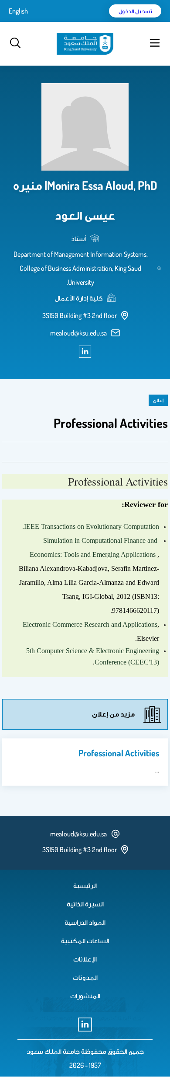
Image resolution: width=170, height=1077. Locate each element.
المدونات (85, 977)
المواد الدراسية (85, 922)
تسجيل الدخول (135, 10)
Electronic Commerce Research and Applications (90, 624)
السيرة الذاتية (85, 903)
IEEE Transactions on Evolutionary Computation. (90, 526)
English (18, 11)
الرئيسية (85, 885)
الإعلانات (85, 959)
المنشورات (85, 995)
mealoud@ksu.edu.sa (78, 333)
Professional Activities (118, 753)
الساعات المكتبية (85, 940)
